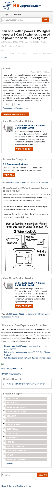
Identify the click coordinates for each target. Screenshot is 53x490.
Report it (21, 104)
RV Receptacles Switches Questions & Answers (28, 182)
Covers (10, 420)
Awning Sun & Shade (16, 407)
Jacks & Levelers (15, 446)
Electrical (4, 57)
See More (9, 463)
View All (9, 174)
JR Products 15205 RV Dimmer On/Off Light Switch (30, 126)
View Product (24, 149)
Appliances (12, 398)
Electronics (13, 433)
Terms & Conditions (17, 486)
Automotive (12, 402)
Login (6, 14)
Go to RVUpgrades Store (11, 368)
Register (17, 14)
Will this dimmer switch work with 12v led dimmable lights (27, 357)
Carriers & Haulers (16, 411)
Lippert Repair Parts (17, 450)
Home (3, 486)
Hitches (10, 442)
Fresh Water (13, 437)
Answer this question (15, 114)
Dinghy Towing (14, 424)
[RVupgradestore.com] (22, 5)
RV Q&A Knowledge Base (12, 373)
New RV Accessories (17, 459)
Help (29, 486)
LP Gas (10, 455)
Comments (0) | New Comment (15, 108)
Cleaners (11, 416)
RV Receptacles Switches (15, 163)
